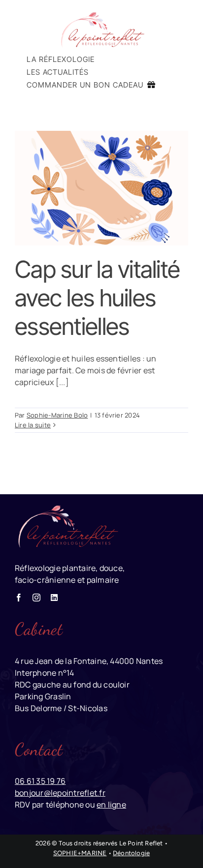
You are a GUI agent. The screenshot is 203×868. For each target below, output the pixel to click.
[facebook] (19, 597)
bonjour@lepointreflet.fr (60, 792)
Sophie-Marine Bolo (57, 415)
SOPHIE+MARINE (80, 853)
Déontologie (131, 853)
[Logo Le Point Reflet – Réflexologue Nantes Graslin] (101, 13)
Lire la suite (33, 424)
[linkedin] (54, 597)
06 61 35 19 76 (40, 781)
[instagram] (36, 597)
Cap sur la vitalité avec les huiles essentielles (97, 297)
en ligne (111, 804)
